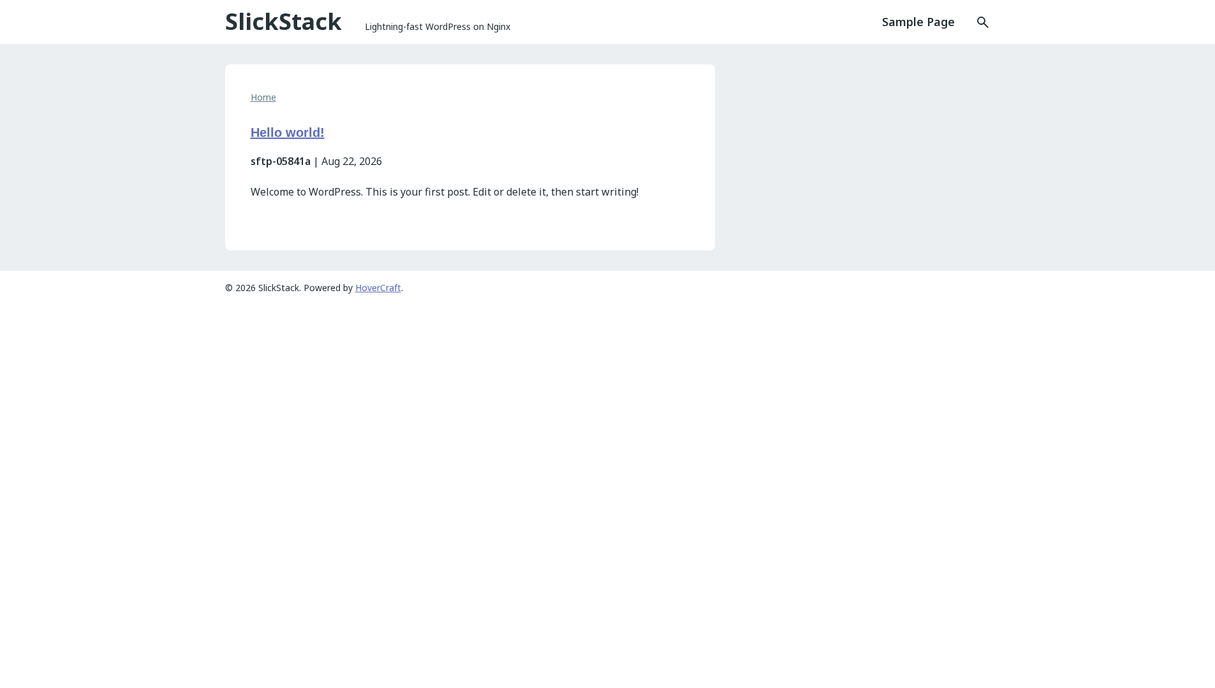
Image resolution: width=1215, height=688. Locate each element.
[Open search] (972, 22)
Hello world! (288, 132)
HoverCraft (378, 288)
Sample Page (918, 21)
